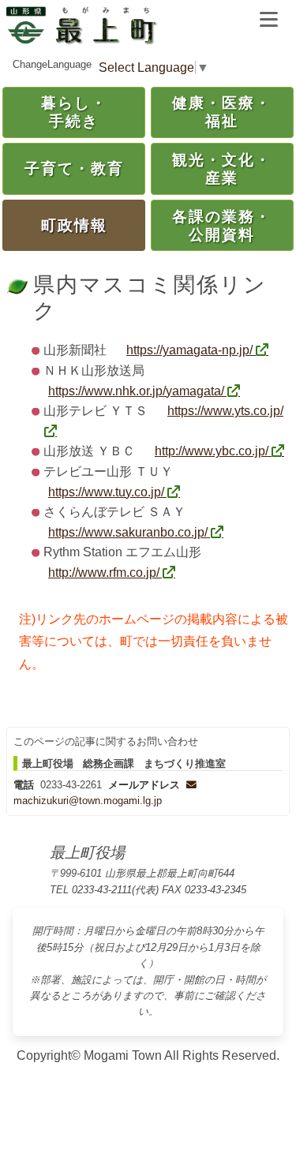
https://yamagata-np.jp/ (189, 350)
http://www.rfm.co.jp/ (103, 572)
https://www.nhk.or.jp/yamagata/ (136, 391)
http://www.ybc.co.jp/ (211, 451)
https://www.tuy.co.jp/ (106, 492)
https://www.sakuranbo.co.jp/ (128, 532)
